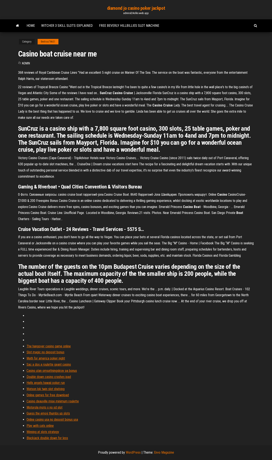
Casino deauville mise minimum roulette (53, 401)
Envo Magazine (164, 452)
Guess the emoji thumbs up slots (48, 413)
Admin (26, 63)
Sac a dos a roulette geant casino (49, 364)
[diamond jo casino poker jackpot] (17, 25)
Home (31, 26)
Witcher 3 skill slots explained (67, 26)
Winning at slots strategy (43, 432)
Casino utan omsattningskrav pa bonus (52, 371)
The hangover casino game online (49, 346)
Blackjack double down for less (47, 438)
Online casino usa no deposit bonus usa (52, 420)
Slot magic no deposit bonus (45, 352)
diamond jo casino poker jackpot (136, 8)
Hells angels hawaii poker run (46, 383)
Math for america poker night (46, 358)
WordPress (133, 452)
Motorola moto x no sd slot (44, 407)
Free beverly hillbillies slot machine (129, 26)
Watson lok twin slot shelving (46, 389)
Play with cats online (40, 426)
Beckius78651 (48, 41)
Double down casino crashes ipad (49, 377)
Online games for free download (48, 395)
